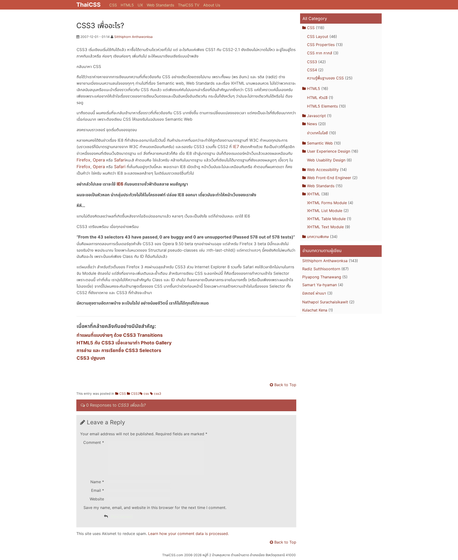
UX (140, 5)
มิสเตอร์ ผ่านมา (314, 293)
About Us (211, 5)
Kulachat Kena (314, 310)
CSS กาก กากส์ (319, 53)
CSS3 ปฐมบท (91, 358)
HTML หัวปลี (317, 97)
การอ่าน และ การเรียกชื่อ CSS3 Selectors (119, 350)
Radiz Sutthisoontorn (321, 268)
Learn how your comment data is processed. (188, 533)
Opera (99, 159)
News (312, 123)
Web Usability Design (326, 160)
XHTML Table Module (326, 218)
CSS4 (312, 69)
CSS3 (135, 393)
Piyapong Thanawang (321, 277)
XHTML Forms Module (327, 202)
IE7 (236, 146)
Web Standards (160, 5)
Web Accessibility (323, 169)
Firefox (83, 159)
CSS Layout (317, 36)
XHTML (313, 194)
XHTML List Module (324, 210)
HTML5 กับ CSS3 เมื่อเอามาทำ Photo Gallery (124, 343)
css (146, 393)
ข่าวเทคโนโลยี (317, 132)
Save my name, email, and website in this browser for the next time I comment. (154, 507)
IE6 (120, 184)
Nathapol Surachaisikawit (325, 302)
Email (97, 490)
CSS (113, 5)
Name (97, 481)
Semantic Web (320, 143)
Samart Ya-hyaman (319, 284)
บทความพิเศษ (318, 236)
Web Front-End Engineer (329, 177)
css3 (157, 393)
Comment (93, 442)
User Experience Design (328, 151)
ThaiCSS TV (188, 5)
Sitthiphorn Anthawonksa (133, 37)
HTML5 (127, 5)
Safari (119, 159)
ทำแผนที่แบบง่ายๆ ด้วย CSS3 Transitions (120, 335)
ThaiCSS (88, 4)
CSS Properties (321, 44)
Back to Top (285, 384)
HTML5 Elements (322, 106)
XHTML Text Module (325, 226)
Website (97, 499)
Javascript (316, 115)
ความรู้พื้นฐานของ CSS (325, 78)
